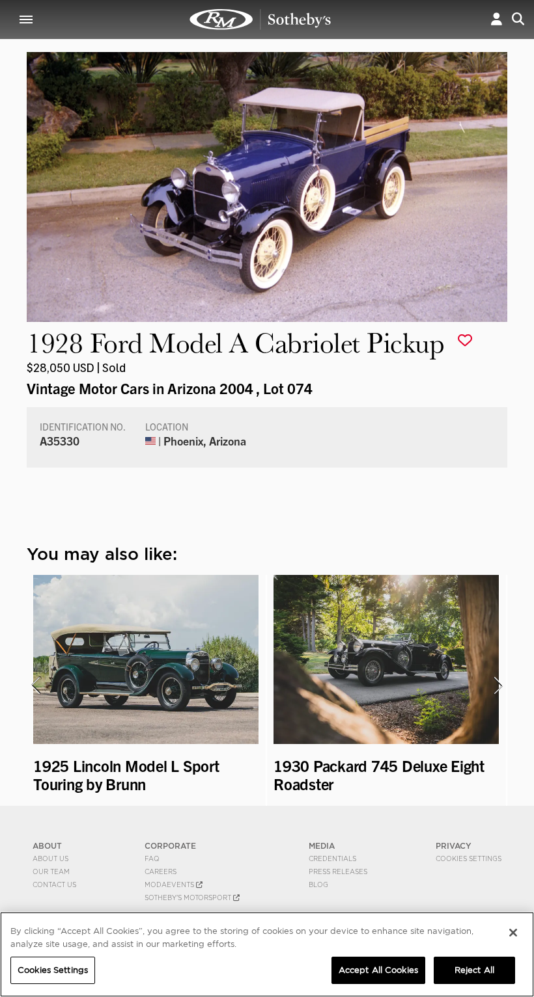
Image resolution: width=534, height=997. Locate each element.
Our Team (51, 871)
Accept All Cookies (378, 970)
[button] (496, 19)
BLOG (318, 884)
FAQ (152, 858)
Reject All (474, 970)
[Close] (513, 932)
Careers (160, 871)
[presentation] (35, 685)
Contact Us (54, 884)
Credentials (332, 858)
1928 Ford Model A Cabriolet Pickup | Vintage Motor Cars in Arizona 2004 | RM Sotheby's (260, 19)
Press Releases (338, 871)
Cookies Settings (468, 858)
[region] (267, 954)
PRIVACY (453, 846)
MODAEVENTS (170, 884)
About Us (50, 858)
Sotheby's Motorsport (189, 897)
